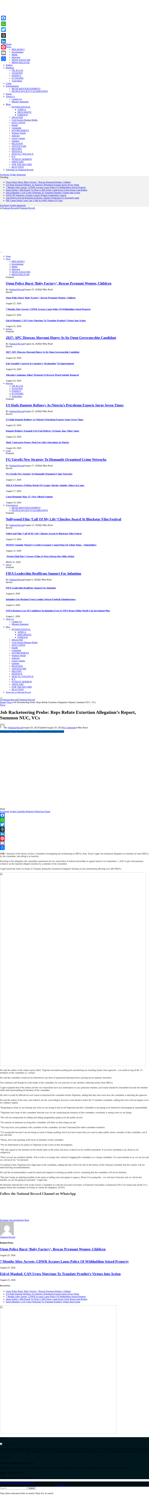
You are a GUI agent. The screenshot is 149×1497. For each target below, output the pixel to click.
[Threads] (74, 829)
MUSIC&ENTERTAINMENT (26, 88)
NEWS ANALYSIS (21, 60)
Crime (8, 83)
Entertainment (12, 86)
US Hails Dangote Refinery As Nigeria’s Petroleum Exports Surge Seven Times (42, 185)
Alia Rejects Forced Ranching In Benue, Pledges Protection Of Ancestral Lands (42, 198)
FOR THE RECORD (22, 164)
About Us (10, 96)
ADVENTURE (19, 146)
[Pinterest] (74, 838)
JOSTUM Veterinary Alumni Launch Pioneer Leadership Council (36, 195)
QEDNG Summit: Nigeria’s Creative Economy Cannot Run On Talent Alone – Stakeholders (51, 545)
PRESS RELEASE (21, 62)
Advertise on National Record (19, 169)
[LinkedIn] (74, 833)
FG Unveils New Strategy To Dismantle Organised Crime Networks (56, 459)
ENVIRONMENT (20, 130)
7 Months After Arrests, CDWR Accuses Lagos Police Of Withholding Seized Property (46, 187)
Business (10, 68)
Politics (9, 65)
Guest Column (18, 138)
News (8, 47)
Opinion (15, 141)
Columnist (16, 128)
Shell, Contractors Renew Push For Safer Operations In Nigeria (37, 442)
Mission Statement (20, 101)
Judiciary (16, 135)
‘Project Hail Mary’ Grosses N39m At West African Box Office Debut (40, 556)
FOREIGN (22, 115)
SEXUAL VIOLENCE (22, 154)
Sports (9, 94)
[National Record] (17, 208)
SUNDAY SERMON (22, 159)
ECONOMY (18, 78)
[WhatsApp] (74, 820)
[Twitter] (74, 824)
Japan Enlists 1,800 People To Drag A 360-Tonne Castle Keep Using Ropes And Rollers (46, 190)
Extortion (4, 1220)
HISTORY (17, 149)
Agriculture (17, 81)
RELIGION (17, 143)
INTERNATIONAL (21, 107)
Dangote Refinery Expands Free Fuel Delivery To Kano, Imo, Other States (42, 431)
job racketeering (16, 1220)
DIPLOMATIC (24, 112)
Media (14, 54)
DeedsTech (60, 1485)
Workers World (19, 133)
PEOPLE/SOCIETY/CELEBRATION (30, 91)
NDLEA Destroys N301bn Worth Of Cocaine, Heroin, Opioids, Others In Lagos (45, 485)
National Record (16, 289)
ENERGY (16, 75)
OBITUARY (18, 162)
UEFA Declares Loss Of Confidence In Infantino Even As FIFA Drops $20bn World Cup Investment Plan (58, 610)
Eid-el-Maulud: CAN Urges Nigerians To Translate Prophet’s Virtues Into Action (43, 192)
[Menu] (1, 697)
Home (8, 44)
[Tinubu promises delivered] (58, 1432)
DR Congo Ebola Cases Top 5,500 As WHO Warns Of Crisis (34, 200)
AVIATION (17, 73)
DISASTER (17, 117)
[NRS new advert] (73, 1065)
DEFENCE (17, 151)
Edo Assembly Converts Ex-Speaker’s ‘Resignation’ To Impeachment (40, 363)
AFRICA (21, 109)
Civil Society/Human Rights (25, 120)
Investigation (17, 52)
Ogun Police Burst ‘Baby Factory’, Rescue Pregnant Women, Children (38, 182)
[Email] (74, 843)
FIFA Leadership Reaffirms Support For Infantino (43, 573)
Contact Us (17, 99)
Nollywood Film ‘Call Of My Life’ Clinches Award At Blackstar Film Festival (63, 519)
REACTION (18, 167)
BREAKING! (18, 49)
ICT (13, 156)
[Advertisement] (74, 20)
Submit (32, 1488)
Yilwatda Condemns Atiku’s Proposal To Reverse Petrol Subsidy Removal (42, 375)
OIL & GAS (17, 70)
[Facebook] (74, 815)
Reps (26, 1220)
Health (15, 125)
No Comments (69, 727)
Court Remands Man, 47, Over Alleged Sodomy (29, 496)
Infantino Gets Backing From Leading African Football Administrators (41, 599)
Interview (16, 57)
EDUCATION (18, 122)
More (8, 104)
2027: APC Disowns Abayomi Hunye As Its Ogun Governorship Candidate (61, 338)
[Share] (74, 847)
